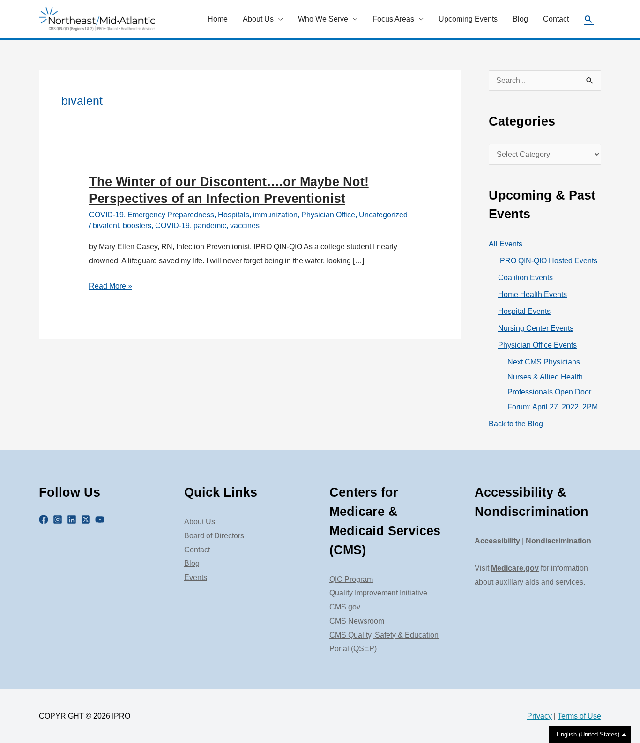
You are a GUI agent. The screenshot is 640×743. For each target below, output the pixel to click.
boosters (137, 226)
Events (195, 577)
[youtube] (101, 519)
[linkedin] (73, 519)
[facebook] (45, 519)
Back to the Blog (516, 424)
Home (218, 19)
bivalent (106, 226)
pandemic (209, 226)
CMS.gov (344, 607)
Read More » (110, 287)
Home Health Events (532, 294)
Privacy (539, 716)
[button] (589, 19)
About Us (258, 19)
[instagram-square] (59, 519)
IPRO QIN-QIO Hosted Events (547, 261)
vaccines (245, 226)
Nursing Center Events (535, 328)
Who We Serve (323, 19)
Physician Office (328, 215)
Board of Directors (214, 536)
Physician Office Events (537, 345)
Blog (520, 19)
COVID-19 (106, 215)
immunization (275, 215)
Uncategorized (383, 215)
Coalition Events (525, 278)
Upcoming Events (468, 19)
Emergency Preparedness (170, 215)
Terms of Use (579, 716)
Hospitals (233, 215)
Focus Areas (393, 19)
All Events (505, 244)
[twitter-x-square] (87, 519)
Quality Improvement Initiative (378, 593)
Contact (556, 19)
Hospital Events (524, 311)
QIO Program (351, 579)
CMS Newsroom (356, 621)
